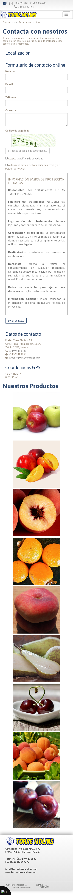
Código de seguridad (17, 130)
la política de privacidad (30, 158)
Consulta (10, 110)
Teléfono (10, 97)
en (11, 3)
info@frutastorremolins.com (30, 2)
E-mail (9, 84)
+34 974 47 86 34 (20, 862)
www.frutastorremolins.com (20, 872)
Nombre (10, 71)
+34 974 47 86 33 (17, 350)
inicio (14, 22)
